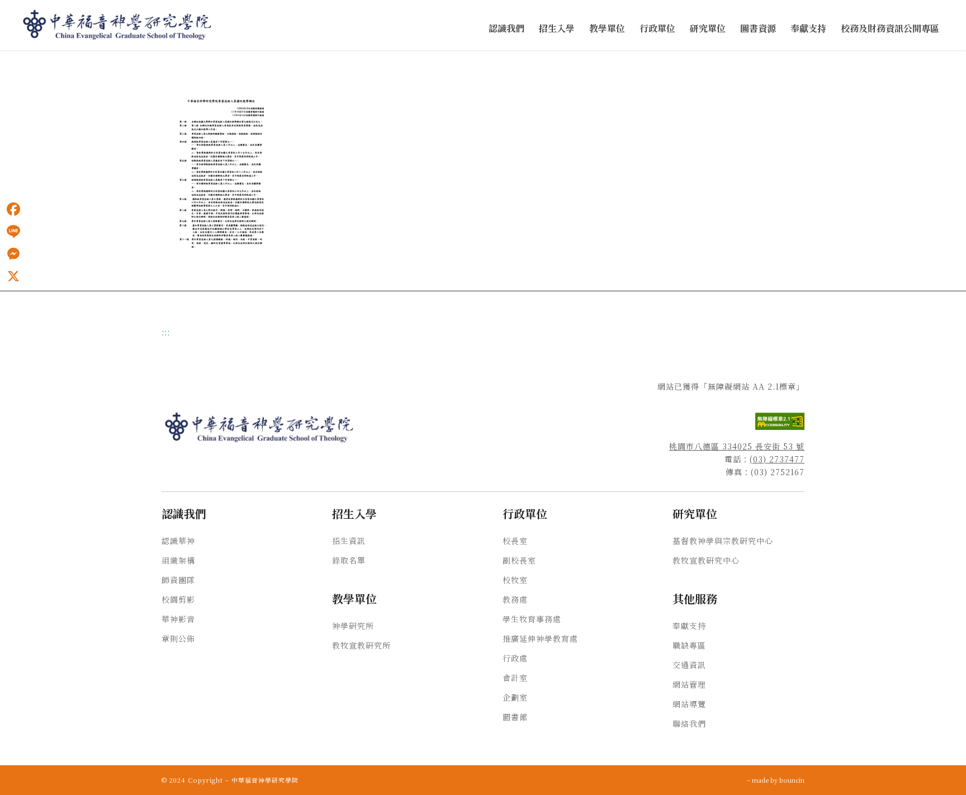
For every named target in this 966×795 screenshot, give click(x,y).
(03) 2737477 (777, 459)
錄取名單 (349, 560)
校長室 (515, 540)
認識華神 (178, 540)
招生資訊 (349, 540)
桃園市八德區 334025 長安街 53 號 (736, 446)
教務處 (515, 599)
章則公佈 (178, 638)
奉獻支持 (689, 625)
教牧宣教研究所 (361, 645)
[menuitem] (506, 29)
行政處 (515, 658)
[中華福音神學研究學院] (118, 25)
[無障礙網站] (779, 426)
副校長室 (519, 560)
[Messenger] (13, 254)
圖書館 (515, 716)
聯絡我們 (689, 723)
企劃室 (515, 697)
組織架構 (178, 560)
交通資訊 (689, 664)
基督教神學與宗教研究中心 (723, 540)
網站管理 (689, 684)
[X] (13, 276)
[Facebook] (13, 209)
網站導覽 (689, 703)
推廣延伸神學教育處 (540, 638)
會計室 (515, 677)
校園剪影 (178, 599)
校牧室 (515, 579)
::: (3, 62)
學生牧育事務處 (532, 618)
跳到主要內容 (23, 62)
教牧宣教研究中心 (706, 560)
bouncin (791, 779)
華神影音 (178, 618)
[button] (506, 29)
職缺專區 (689, 645)
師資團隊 (178, 579)
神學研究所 (353, 625)
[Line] (13, 231)
